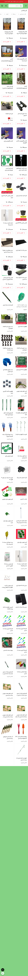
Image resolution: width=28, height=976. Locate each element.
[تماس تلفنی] (2, 969)
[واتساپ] (2, 973)
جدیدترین (22, 14)
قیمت (7, 14)
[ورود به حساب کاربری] (6, 5)
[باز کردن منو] (25, 6)
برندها (14, 14)
